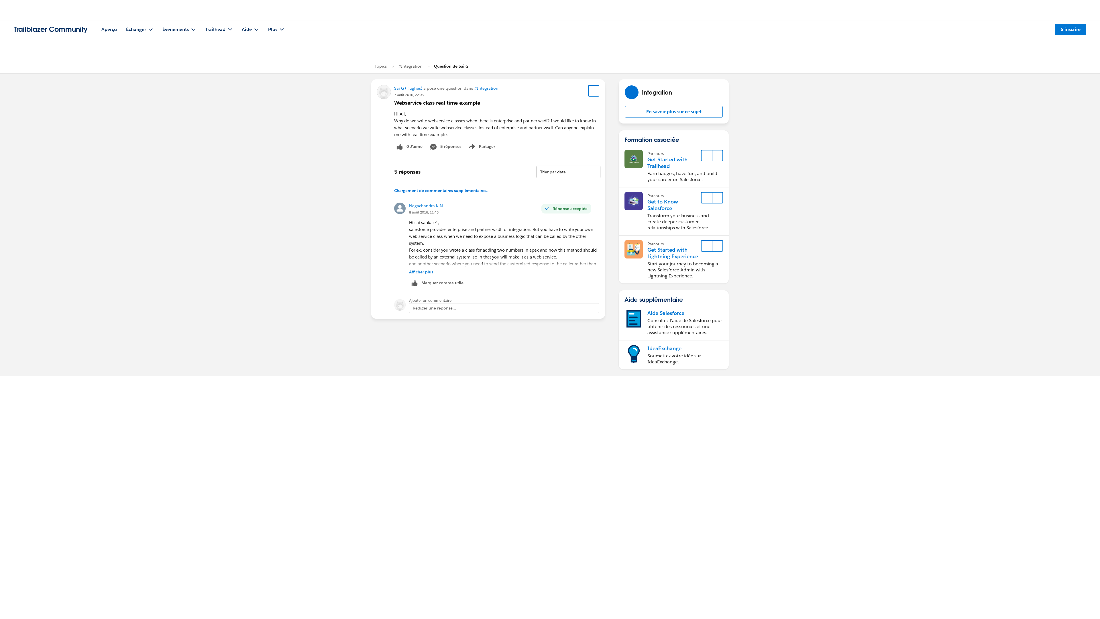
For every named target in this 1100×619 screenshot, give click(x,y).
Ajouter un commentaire (430, 300)
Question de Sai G (451, 66)
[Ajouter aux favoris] (594, 91)
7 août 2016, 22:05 (409, 94)
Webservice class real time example (437, 102)
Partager (483, 147)
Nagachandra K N (426, 205)
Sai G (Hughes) (408, 88)
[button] (674, 111)
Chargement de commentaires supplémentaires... (442, 190)
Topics (381, 66)
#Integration (410, 66)
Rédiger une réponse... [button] (434, 308)
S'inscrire (1071, 29)
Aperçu (109, 29)
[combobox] (568, 172)
